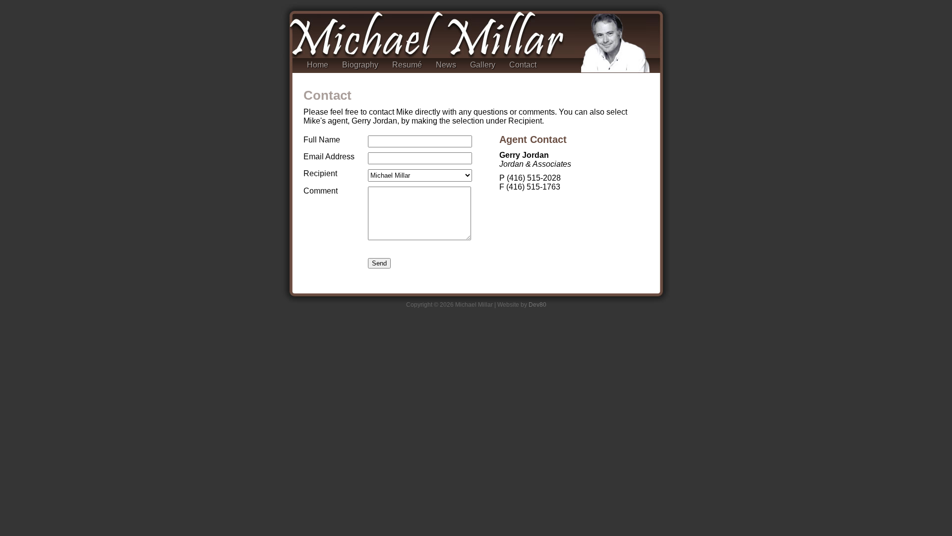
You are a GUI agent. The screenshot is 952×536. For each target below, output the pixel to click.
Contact (522, 65)
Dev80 (537, 304)
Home (317, 65)
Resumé (407, 65)
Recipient (320, 173)
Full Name (321, 139)
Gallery (482, 65)
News (446, 65)
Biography (360, 65)
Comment (320, 191)
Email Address (329, 156)
